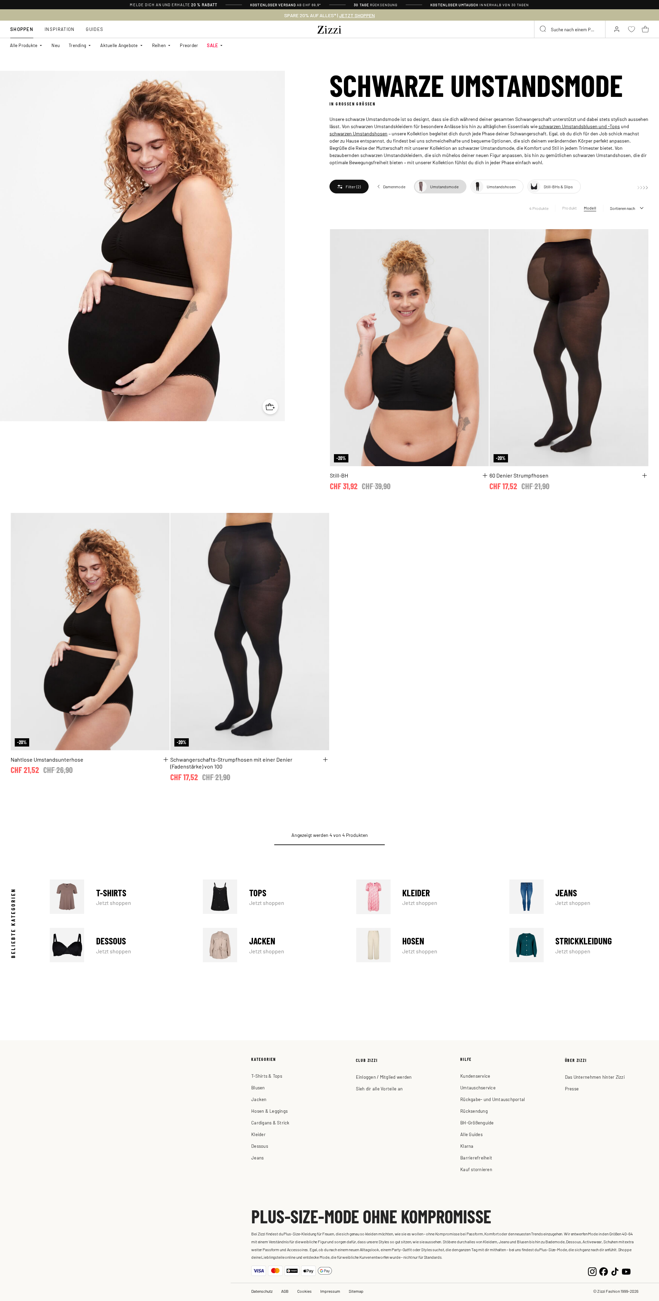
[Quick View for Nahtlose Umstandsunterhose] (166, 759)
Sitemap (356, 1291)
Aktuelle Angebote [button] (119, 45)
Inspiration (59, 29)
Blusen (258, 1087)
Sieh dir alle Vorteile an (379, 1088)
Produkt (569, 208)
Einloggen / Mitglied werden (384, 1077)
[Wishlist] (479, 238)
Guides (94, 29)
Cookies (304, 1291)
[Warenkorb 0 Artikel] (645, 29)
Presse (572, 1088)
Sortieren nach (622, 208)
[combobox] (569, 29)
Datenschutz (262, 1291)
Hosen (426, 945)
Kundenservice (475, 1076)
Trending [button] (77, 45)
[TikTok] (615, 1271)
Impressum (330, 1291)
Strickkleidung (579, 945)
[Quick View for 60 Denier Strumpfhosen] (644, 475)
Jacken (272, 945)
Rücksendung (474, 1111)
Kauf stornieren (476, 1169)
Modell (590, 208)
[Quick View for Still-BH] (485, 475)
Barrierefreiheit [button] (476, 1157)
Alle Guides (471, 1134)
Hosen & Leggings (269, 1111)
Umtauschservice (478, 1087)
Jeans (579, 896)
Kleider (426, 896)
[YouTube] (626, 1271)
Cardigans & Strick (270, 1122)
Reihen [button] (159, 45)
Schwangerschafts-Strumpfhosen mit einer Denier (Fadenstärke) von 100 (231, 763)
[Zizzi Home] (329, 28)
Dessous (119, 945)
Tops (272, 896)
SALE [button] (212, 45)
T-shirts (119, 896)
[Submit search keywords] (543, 29)
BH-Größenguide (477, 1122)
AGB (285, 1291)
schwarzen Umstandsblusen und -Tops (579, 126)
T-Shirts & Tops (266, 1076)
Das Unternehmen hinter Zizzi (595, 1077)
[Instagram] (592, 1271)
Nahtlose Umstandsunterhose (47, 759)
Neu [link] (55, 45)
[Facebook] (603, 1271)
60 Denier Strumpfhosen (518, 475)
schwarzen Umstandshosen (359, 133)
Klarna (467, 1146)
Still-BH (339, 475)
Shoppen (21, 29)
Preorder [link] (189, 45)
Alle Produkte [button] (23, 45)
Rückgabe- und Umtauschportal (492, 1099)
